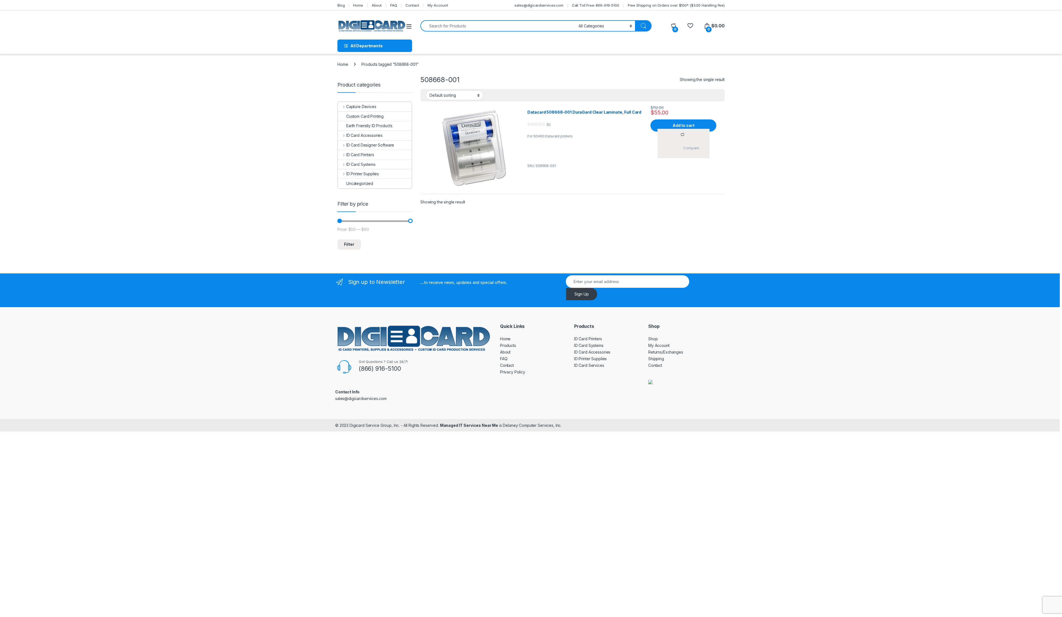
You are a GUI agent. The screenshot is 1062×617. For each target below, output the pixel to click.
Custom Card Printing (365, 116)
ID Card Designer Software (370, 145)
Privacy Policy (512, 372)
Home (358, 5)
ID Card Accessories (364, 135)
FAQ (393, 5)
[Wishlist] (690, 25)
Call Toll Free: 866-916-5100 (595, 5)
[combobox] (498, 26)
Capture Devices (361, 106)
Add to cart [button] (683, 125)
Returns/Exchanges (665, 352)
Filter (349, 244)
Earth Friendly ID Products (369, 125)
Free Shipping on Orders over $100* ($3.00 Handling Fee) (676, 5)
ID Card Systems (361, 164)
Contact (412, 5)
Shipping (656, 358)
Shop (653, 338)
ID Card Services (589, 365)
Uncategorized (359, 183)
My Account (438, 5)
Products (508, 345)
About (377, 5)
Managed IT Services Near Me (469, 425)
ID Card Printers (360, 154)
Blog (341, 5)
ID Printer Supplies (362, 173)
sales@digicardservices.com (538, 5)
